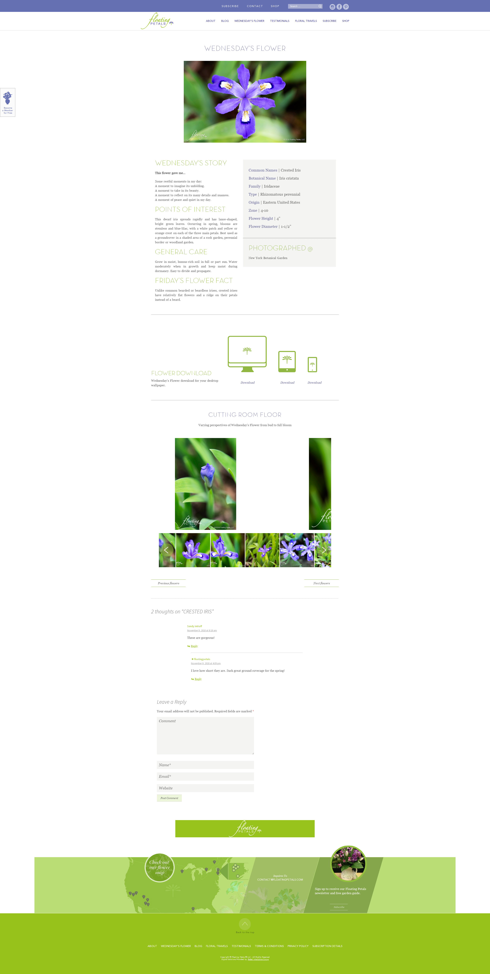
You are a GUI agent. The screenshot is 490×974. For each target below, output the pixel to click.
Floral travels (306, 21)
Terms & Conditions (269, 946)
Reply (194, 646)
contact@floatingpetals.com (280, 879)
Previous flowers (168, 583)
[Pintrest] (346, 7)
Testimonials (279, 21)
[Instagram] (333, 7)
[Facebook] (339, 7)
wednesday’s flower (249, 21)
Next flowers (322, 583)
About (211, 21)
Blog (225, 21)
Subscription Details (327, 946)
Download (247, 382)
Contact (255, 6)
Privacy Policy (298, 946)
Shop (275, 6)
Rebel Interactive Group (258, 959)
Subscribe (230, 6)
